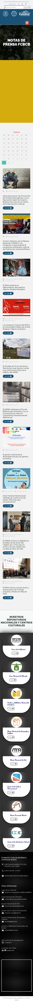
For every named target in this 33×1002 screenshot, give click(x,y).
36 (17, 139)
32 (8, 143)
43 (13, 135)
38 (8, 139)
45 (4, 135)
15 (4, 155)
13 (13, 155)
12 (17, 155)
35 (22, 139)
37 (13, 139)
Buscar (27, 7)
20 (8, 151)
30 (17, 143)
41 (22, 135)
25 (13, 147)
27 (4, 147)
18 (17, 151)
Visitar (14, 653)
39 (4, 139)
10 (26, 155)
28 (26, 143)
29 (22, 143)
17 (22, 151)
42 (17, 135)
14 (8, 155)
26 (8, 147)
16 (26, 151)
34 (26, 139)
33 (4, 143)
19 (13, 151)
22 (26, 147)
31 (13, 143)
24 (17, 147)
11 (22, 155)
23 (22, 147)
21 (4, 151)
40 (26, 135)
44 (8, 135)
